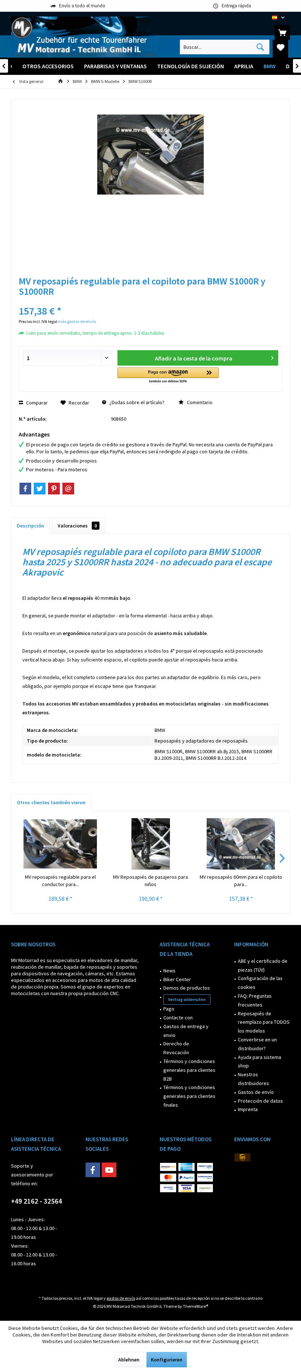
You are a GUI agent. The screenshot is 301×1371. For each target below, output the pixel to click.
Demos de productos (186, 987)
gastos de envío (120, 1298)
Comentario (199, 402)
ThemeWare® (195, 1306)
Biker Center (177, 979)
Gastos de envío (256, 1092)
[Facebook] (25, 488)
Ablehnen (128, 1359)
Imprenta (248, 1109)
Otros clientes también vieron (51, 802)
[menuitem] (282, 32)
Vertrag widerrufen (187, 999)
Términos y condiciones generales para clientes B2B (189, 1070)
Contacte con (178, 1017)
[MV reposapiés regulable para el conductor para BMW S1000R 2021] (60, 844)
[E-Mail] (68, 488)
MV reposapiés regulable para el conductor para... (60, 881)
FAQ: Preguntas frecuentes (255, 1000)
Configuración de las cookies (260, 982)
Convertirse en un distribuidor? (257, 1044)
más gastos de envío (77, 321)
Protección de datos (260, 1101)
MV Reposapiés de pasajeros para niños (150, 881)
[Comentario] (150, 301)
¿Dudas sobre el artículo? (136, 402)
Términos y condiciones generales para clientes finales (189, 1096)
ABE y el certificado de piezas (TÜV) (262, 965)
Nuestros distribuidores (253, 1079)
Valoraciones (77, 525)
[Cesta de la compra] (282, 32)
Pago (168, 1008)
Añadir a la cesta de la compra (193, 358)
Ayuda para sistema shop (259, 1061)
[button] (168, 375)
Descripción (30, 525)
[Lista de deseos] (280, 47)
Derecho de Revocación (176, 1048)
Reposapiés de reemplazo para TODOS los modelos (264, 1022)
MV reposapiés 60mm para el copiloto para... (241, 881)
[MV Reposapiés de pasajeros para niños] (150, 844)
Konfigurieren (166, 1359)
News (169, 970)
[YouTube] (109, 1170)
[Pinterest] (54, 488)
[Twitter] (40, 488)
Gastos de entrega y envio (185, 1030)
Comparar (36, 402)
